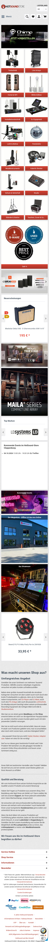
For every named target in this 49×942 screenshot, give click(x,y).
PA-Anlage (13, 702)
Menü (9, 16)
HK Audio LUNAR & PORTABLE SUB (24, 36)
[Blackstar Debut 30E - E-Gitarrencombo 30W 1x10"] (24, 315)
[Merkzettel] (32, 16)
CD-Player (25, 700)
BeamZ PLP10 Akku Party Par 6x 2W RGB (24, 644)
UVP (14, 923)
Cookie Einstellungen (24, 892)
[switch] (43, 938)
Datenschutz (37, 926)
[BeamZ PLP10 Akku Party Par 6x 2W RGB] (24, 628)
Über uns (22, 923)
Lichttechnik (41, 702)
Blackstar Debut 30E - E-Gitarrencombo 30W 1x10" (24, 329)
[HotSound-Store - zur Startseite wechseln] (12, 7)
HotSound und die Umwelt (24, 938)
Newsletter (39, 919)
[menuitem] (6, 16)
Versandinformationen (24, 882)
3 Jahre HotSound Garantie (23, 915)
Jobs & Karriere (24, 930)
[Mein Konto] (38, 16)
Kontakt (31, 923)
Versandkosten (40, 875)
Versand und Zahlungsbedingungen (17, 926)
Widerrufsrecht (11, 930)
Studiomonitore (7, 709)
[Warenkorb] (44, 16)
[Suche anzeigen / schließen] (26, 16)
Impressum (37, 930)
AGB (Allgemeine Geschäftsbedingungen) (23, 934)
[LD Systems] (24, 432)
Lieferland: (42, 6)
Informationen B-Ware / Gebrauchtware (18, 919)
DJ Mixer (36, 700)
